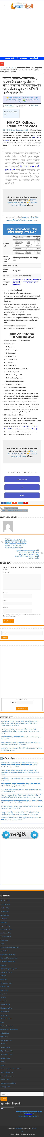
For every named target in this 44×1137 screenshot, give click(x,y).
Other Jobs (3, 1036)
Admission (3, 919)
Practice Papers (5, 1058)
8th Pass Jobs (4, 915)
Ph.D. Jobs (3, 1044)
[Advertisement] (22, 32)
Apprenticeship (5, 926)
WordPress (18, 1128)
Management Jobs (6, 1008)
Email (5, 600)
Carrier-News (4, 951)
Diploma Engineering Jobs (8, 969)
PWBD (2, 1062)
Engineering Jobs (5, 972)
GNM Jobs (3, 979)
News (2, 1022)
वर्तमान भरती (10, 58)
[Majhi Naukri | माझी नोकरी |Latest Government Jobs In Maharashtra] (22, 5)
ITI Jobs (3, 997)
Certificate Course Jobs (7, 954)
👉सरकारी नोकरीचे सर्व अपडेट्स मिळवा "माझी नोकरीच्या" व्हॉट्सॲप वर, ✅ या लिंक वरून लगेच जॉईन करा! (22, 100)
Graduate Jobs (4, 986)
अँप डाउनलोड (23, 58)
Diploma (3, 965)
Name (5, 593)
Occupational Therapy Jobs (9, 1029)
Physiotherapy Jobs (6, 1051)
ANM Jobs (3, 922)
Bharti (2, 944)
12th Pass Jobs (5, 904)
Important (3, 994)
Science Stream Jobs (6, 1072)
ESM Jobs (3, 976)
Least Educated (5, 1004)
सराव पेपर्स (34, 58)
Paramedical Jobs (5, 1040)
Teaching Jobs (5, 1079)
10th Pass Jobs (5, 901)
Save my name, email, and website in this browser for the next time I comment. (22, 615)
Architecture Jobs (5, 929)
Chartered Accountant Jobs (8, 958)
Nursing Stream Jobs (6, 1026)
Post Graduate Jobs (6, 1054)
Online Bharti (11, 68)
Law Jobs (3, 1001)
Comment (6, 572)
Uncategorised (5, 1087)
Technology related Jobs (8, 1083)
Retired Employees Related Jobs (10, 1069)
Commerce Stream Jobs (7, 961)
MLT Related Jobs (6, 1019)
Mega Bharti (4, 1015)
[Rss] (22, 1131)
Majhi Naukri (8, 105)
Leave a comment (9, 106)
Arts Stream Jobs (5, 933)
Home (4, 68)
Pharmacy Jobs (5, 1047)
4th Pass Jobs (4, 908)
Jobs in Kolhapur (12, 508)
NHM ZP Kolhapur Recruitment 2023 (15, 130)
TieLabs (33, 1128)
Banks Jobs (4, 940)
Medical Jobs (4, 1011)
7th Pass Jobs (4, 911)
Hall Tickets (4, 990)
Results (2, 1065)
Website (5, 607)
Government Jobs (5, 983)
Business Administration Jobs (9, 947)
